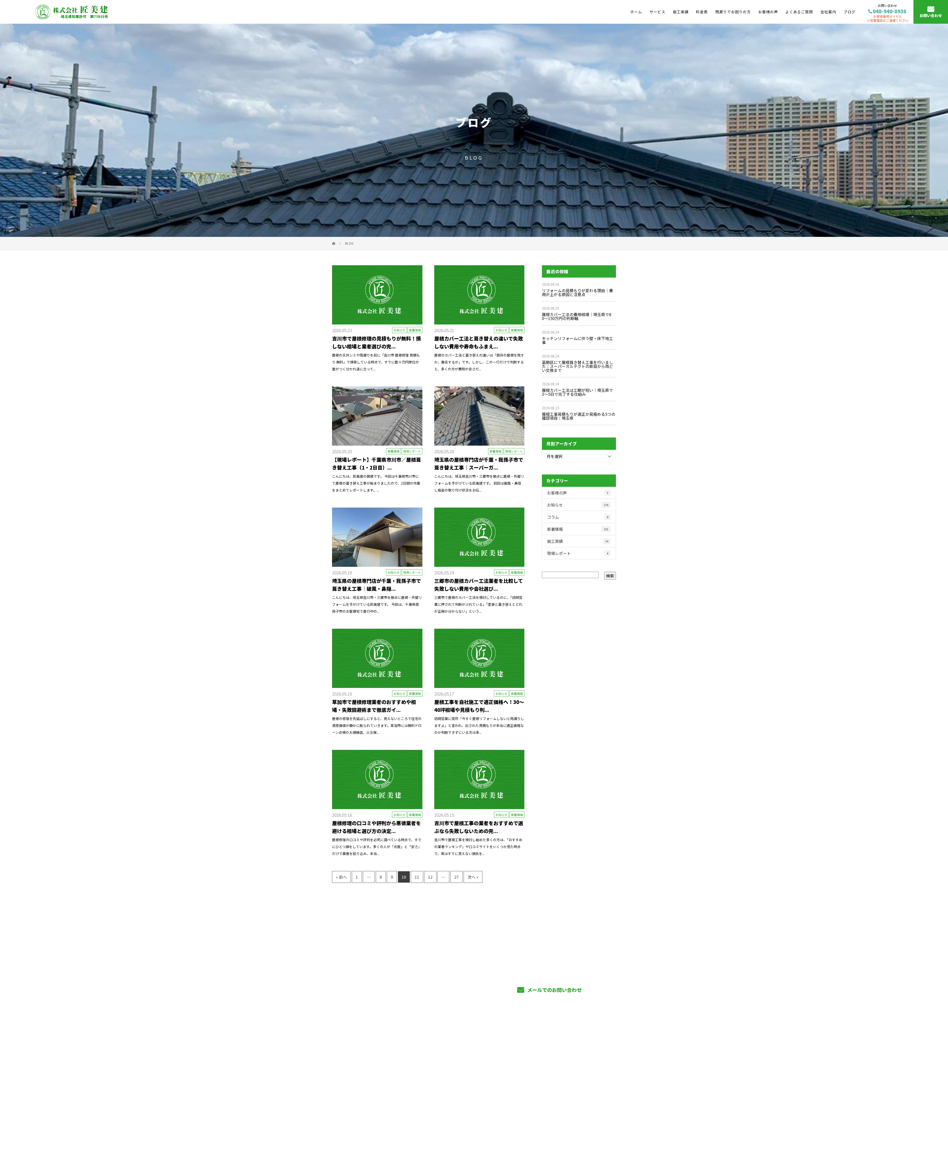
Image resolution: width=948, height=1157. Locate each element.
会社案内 (828, 11)
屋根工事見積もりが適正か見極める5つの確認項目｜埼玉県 (578, 416)
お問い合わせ (931, 15)
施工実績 (681, 11)
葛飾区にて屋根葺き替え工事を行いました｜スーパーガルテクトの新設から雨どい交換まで (577, 366)
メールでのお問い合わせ (554, 989)
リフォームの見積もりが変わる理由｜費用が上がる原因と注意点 (577, 292)
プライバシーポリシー (595, 1130)
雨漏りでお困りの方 (733, 11)
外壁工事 (454, 1067)
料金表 (702, 11)
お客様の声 (768, 11)
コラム (577, 517)
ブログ (849, 11)
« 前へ (341, 877)
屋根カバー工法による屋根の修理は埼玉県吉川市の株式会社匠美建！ (384, 1129)
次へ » (473, 877)
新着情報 (415, 330)
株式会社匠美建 (348, 1049)
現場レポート (412, 451)
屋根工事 (454, 1059)
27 (456, 877)
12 (430, 877)
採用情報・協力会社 (580, 1067)
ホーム (636, 11)
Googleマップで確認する (357, 1102)
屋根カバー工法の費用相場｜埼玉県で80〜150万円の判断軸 (576, 316)
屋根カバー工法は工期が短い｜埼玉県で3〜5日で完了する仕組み (577, 392)
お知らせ (399, 330)
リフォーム (456, 1075)
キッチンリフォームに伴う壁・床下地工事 (577, 340)
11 (417, 877)
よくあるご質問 (799, 11)
